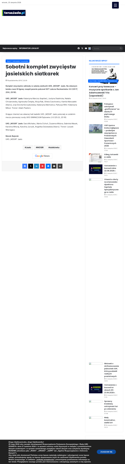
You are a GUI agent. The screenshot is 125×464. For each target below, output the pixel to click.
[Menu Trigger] (115, 5)
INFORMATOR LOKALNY (29, 48)
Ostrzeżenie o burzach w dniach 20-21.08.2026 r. (110, 389)
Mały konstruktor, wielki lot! (109, 420)
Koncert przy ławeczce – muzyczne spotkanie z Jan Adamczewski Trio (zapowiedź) (104, 91)
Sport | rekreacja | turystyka (17, 61)
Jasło (28, 147)
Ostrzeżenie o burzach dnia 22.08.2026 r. (110, 168)
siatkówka (54, 147)
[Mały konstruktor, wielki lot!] (95, 420)
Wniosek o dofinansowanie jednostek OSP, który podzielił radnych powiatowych (111, 370)
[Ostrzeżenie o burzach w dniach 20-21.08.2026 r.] (95, 388)
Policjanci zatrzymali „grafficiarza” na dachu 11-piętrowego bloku (111, 110)
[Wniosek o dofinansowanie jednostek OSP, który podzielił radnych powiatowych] (95, 366)
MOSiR (40, 147)
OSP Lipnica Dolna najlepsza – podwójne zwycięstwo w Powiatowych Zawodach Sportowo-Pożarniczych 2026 (111, 135)
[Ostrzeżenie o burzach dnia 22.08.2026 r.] (95, 169)
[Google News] (42, 156)
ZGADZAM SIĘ (106, 452)
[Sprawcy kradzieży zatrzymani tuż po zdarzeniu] (95, 404)
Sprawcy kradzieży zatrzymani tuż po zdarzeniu (111, 405)
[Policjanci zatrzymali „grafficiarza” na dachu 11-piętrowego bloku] (95, 107)
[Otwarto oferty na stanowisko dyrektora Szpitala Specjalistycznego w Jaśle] (95, 269)
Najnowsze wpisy (10, 48)
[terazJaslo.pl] (14, 13)
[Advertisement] (84, 24)
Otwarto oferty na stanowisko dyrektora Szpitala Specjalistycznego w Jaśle (111, 185)
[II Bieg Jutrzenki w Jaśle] (95, 157)
